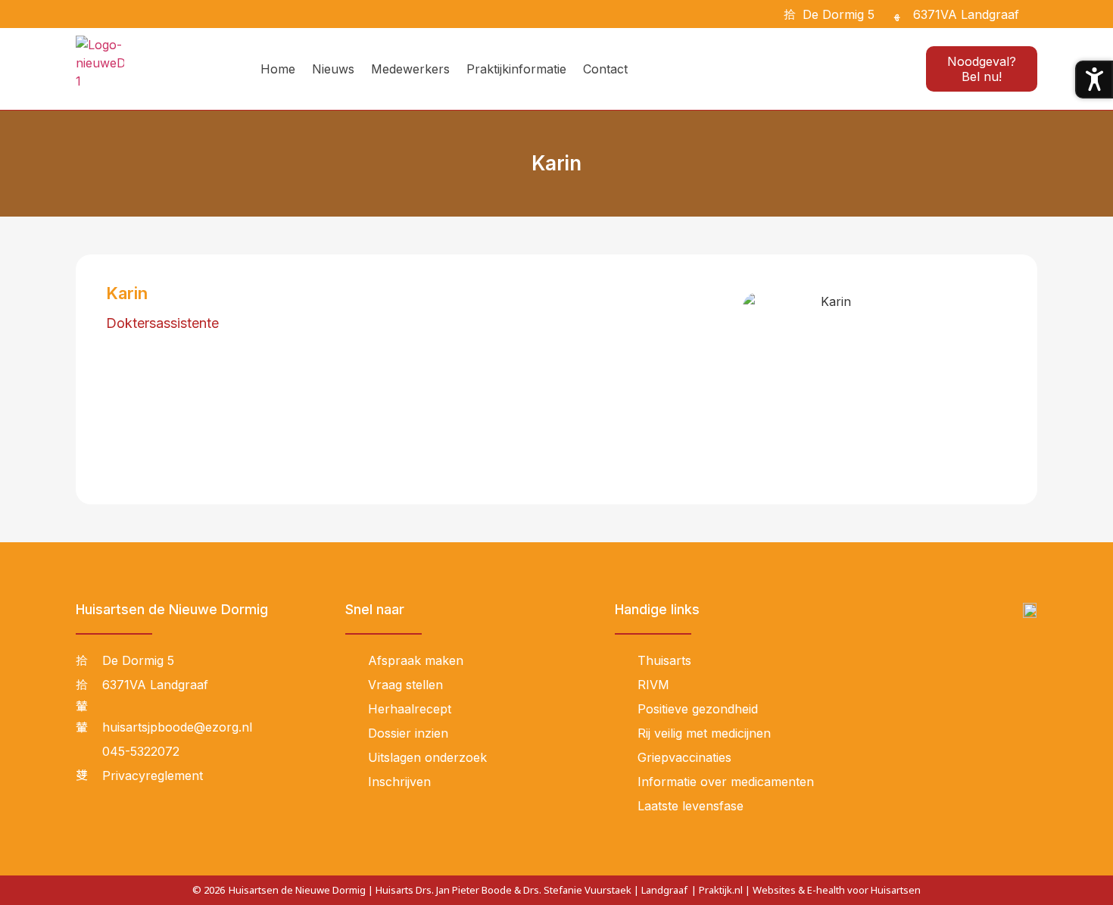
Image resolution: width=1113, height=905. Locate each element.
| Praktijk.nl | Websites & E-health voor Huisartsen (806, 890)
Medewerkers (410, 68)
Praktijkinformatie (516, 68)
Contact (605, 68)
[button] (1039, 14)
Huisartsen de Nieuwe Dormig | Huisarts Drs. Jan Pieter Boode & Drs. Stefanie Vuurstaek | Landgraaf (458, 890)
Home (277, 68)
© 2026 (208, 890)
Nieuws (333, 68)
